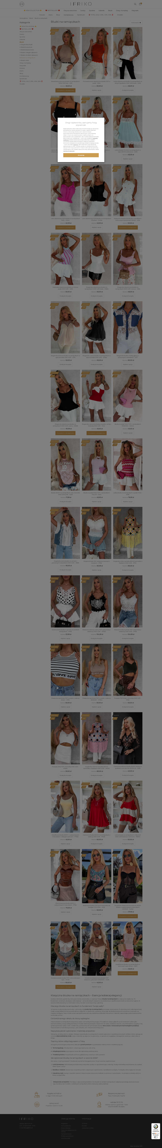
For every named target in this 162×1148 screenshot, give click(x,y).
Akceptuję (81, 155)
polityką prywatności (68, 151)
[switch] (156, 1137)
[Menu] (159, 1124)
